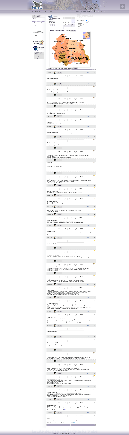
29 (74, 26)
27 (70, 26)
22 (74, 24)
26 (68, 26)
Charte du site (55, 433)
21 (72, 24)
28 (72, 26)
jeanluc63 (73, 30)
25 (67, 26)
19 (68, 24)
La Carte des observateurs (38, 22)
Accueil (36, 11)
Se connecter (79, 11)
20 (70, 24)
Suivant (93, 69)
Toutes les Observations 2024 (39, 21)
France (51, 30)
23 (63, 26)
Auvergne (56, 30)
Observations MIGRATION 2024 (39, 53)
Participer (35, 18)
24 (65, 26)
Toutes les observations (37, 20)
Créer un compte (86, 11)
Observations (41, 11)
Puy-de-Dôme (61, 30)
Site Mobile (73, 433)
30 (63, 27)
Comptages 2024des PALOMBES (38, 57)
